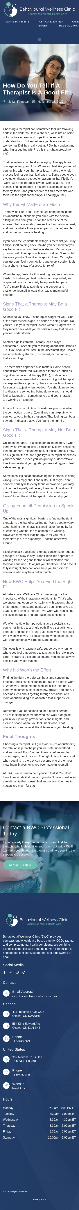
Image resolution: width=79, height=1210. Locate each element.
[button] (39, 39)
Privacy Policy (39, 1199)
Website (18, 1084)
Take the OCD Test (68, 25)
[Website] (6, 1085)
